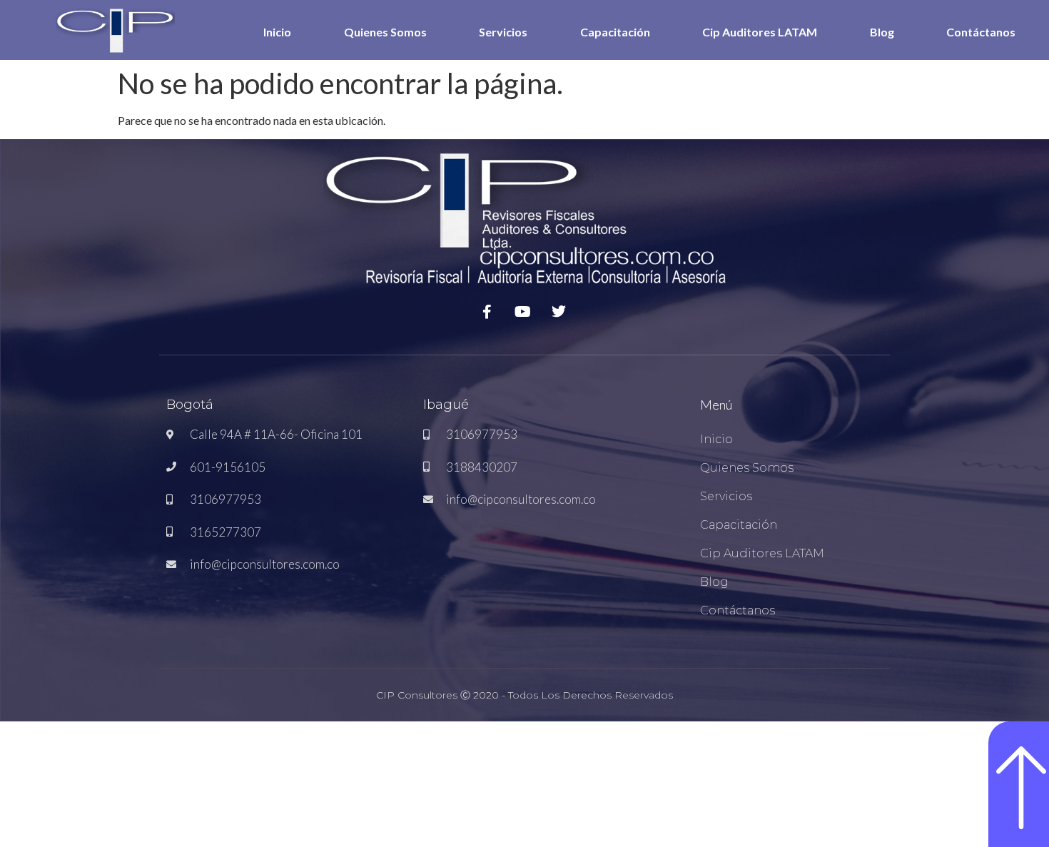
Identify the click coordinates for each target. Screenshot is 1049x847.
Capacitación (615, 32)
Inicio (277, 32)
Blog (882, 32)
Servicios (503, 32)
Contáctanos (980, 32)
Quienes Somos (385, 32)
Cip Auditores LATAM (759, 32)
